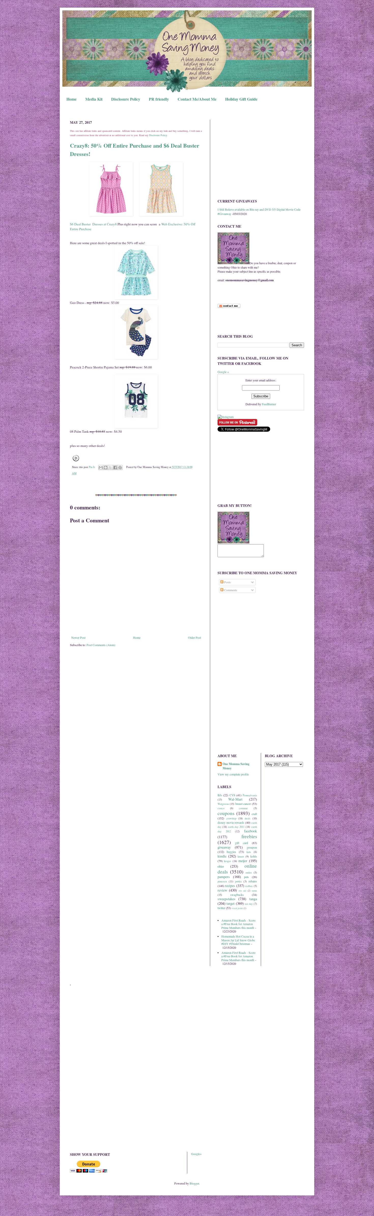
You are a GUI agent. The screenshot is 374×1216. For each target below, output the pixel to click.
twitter (221, 908)
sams (254, 890)
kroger (227, 861)
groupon (252, 847)
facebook (250, 831)
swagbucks (237, 895)
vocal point (237, 908)
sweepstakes (226, 898)
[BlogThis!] (105, 467)
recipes (230, 885)
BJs (220, 795)
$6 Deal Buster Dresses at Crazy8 (93, 224)
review (222, 890)
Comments (230, 590)
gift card (241, 843)
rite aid (242, 890)
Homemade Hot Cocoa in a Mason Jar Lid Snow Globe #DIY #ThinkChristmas (238, 940)
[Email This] (100, 467)
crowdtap (231, 818)
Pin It (92, 467)
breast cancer (243, 804)
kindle (222, 856)
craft (254, 814)
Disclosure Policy (125, 99)
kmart (241, 856)
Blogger (194, 1183)
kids (249, 852)
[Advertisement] (261, 155)
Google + (223, 372)
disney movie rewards (231, 822)
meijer (242, 860)
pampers (224, 876)
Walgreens (223, 804)
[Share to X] (110, 467)
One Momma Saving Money (236, 766)
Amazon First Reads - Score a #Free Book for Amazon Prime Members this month (238, 924)
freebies (249, 836)
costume (243, 808)
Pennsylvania (250, 795)
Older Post (194, 637)
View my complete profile (233, 774)
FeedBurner (269, 404)
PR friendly (159, 99)
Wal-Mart (235, 799)
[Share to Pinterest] (120, 467)
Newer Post (78, 637)
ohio (221, 866)
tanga (253, 898)
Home (71, 99)
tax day (249, 904)
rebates (253, 881)
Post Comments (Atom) (101, 645)
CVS (232, 795)
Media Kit (94, 99)
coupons (226, 813)
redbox (249, 886)
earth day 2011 (236, 827)
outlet (249, 872)
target (230, 903)
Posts (227, 582)
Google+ (196, 1154)
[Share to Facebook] (115, 467)
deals (247, 818)
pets (246, 877)
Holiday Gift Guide (241, 99)
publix (238, 881)
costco (221, 808)
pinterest (222, 881)
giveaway (224, 847)
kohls (253, 856)
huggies (231, 852)
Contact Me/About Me (197, 99)
